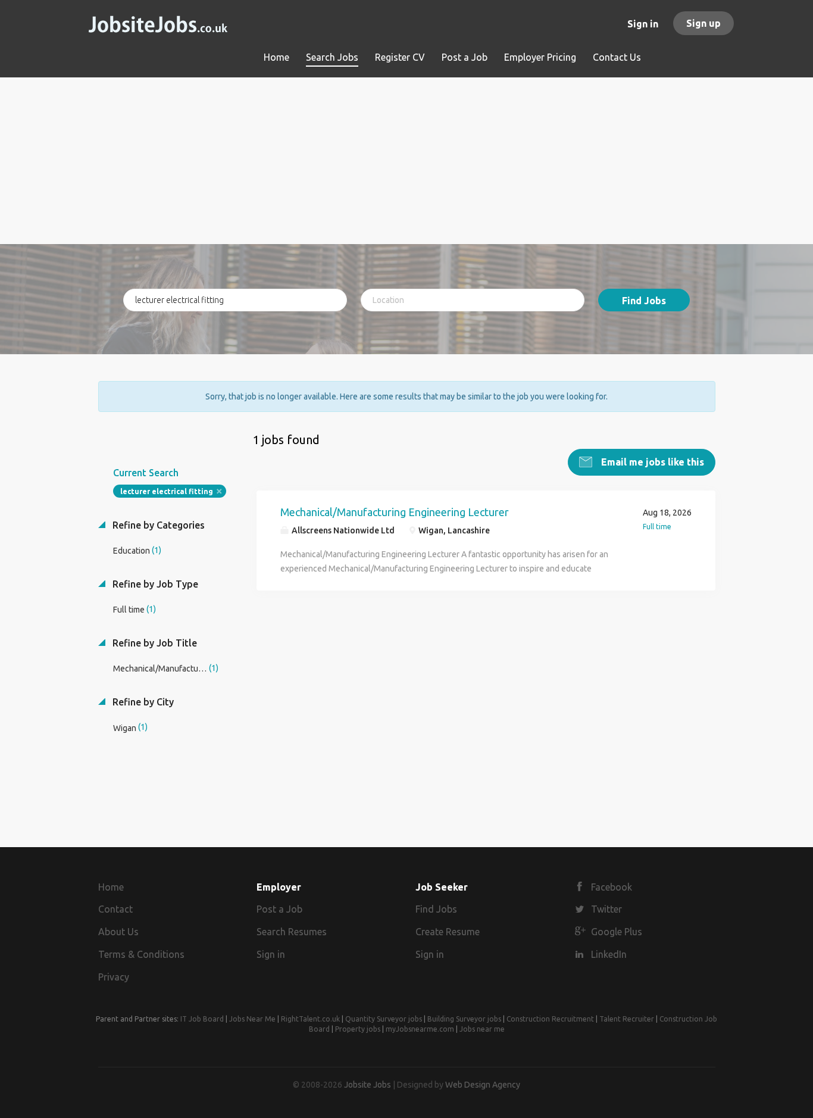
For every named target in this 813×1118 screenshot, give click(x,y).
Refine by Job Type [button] (154, 584)
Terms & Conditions (141, 954)
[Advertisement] (406, 160)
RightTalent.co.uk (310, 1019)
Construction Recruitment (550, 1019)
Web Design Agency (482, 1084)
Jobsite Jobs (367, 1084)
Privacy (113, 977)
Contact (115, 909)
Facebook (611, 887)
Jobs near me (482, 1029)
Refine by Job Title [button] (153, 643)
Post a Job (279, 909)
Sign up (703, 23)
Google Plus (616, 931)
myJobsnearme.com (420, 1029)
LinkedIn (609, 954)
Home (111, 887)
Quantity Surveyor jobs (383, 1019)
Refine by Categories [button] (157, 525)
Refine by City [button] (142, 702)
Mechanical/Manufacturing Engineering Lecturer (394, 512)
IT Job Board (202, 1019)
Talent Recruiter (626, 1019)
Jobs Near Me (252, 1019)
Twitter (606, 909)
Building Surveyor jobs (464, 1019)
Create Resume (447, 931)
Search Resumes (292, 931)
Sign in (642, 23)
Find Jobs (644, 300)
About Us (118, 931)
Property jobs (357, 1029)
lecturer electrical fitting (166, 491)
